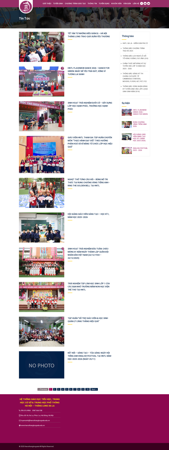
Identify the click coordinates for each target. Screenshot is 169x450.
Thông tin (92, 4)
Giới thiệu (47, 4)
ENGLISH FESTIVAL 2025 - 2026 (140, 149)
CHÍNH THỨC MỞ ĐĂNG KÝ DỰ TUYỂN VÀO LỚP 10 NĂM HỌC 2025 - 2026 (134, 66)
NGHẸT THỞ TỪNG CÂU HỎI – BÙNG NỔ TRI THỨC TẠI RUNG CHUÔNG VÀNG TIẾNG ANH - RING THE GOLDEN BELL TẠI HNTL (89, 182)
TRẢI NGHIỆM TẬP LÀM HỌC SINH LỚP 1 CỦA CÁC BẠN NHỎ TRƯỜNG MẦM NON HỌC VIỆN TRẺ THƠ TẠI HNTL (89, 286)
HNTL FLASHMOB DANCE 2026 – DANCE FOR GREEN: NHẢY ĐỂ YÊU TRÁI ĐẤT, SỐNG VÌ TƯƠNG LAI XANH (88, 71)
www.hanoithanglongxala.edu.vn (33, 425)
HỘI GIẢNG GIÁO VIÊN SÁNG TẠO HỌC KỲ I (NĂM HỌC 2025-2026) (139, 137)
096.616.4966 (26, 410)
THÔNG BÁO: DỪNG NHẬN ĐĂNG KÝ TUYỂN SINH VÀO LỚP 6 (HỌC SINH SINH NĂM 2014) (135, 89)
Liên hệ (136, 4)
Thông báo (128, 36)
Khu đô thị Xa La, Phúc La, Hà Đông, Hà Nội (37, 415)
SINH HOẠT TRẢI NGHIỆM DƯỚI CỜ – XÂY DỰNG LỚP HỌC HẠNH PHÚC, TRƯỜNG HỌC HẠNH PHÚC (90, 106)
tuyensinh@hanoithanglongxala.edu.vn (35, 420)
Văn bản (127, 4)
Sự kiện (126, 103)
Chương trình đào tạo (75, 4)
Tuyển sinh (58, 4)
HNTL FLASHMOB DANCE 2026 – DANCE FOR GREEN (140, 112)
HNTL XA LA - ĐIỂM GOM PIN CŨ (135, 43)
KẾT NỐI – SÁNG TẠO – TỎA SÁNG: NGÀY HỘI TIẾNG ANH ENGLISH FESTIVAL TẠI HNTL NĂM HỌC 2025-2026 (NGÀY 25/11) (89, 356)
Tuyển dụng (104, 4)
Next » (94, 389)
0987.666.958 (37, 410)
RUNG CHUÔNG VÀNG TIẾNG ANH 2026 (140, 124)
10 (87, 389)
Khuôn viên (116, 4)
